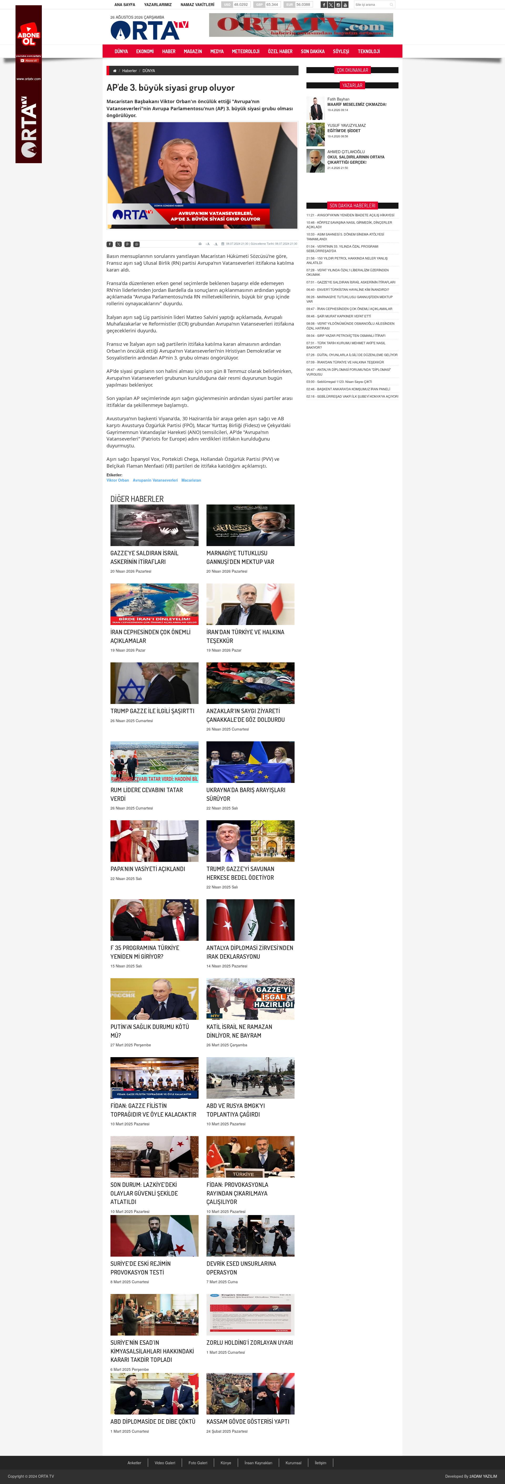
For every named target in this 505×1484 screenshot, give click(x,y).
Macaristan (191, 480)
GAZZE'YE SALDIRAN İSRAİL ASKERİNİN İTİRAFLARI (350, 282)
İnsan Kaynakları (258, 1462)
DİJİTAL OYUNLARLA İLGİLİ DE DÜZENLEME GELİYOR (352, 354)
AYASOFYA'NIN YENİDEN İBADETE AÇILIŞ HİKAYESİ (350, 215)
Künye (226, 1462)
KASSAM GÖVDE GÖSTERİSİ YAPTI (247, 1421)
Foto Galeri (198, 1462)
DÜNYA (149, 70)
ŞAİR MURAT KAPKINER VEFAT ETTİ (338, 316)
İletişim (320, 1462)
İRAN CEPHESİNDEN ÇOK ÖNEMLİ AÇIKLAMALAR (349, 308)
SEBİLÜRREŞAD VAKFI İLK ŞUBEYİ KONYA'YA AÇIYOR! (352, 396)
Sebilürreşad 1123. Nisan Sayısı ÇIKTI (339, 381)
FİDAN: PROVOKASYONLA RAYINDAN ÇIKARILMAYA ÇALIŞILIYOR (237, 1193)
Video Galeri (165, 1462)
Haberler (129, 70)
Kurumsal (293, 1462)
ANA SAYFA (124, 4)
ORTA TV (46, 1476)
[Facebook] (110, 244)
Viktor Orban (118, 480)
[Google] (127, 244)
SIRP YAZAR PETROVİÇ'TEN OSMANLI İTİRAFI (345, 335)
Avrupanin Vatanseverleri (155, 480)
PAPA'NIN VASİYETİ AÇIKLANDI (147, 868)
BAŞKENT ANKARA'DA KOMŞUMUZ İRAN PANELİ (348, 389)
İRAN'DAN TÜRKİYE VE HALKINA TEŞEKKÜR (345, 362)
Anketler (134, 1462)
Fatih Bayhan (338, 151)
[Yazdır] (201, 244)
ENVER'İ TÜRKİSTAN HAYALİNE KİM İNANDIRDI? (347, 289)
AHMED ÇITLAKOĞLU (346, 125)
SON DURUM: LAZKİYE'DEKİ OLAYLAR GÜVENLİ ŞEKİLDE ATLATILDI (144, 1193)
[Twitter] (118, 244)
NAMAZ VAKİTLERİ (197, 4)
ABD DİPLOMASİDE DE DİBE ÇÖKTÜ (152, 1421)
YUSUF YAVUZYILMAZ (346, 99)
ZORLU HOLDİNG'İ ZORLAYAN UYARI (249, 1342)
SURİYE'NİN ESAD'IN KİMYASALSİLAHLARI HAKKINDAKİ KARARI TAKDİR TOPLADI (152, 1350)
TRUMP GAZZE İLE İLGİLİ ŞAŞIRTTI (152, 710)
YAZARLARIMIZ (158, 4)
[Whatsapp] (136, 244)
